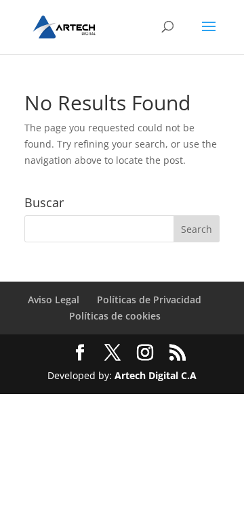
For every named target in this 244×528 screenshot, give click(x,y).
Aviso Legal (53, 299)
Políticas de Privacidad (149, 299)
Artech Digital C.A (156, 375)
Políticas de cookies (115, 315)
